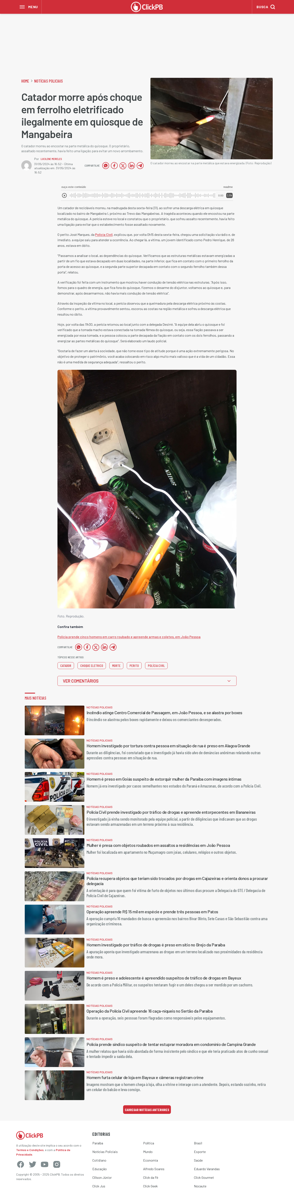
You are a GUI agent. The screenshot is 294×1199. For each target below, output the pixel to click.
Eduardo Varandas (207, 1169)
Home (25, 80)
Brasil (198, 1143)
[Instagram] (56, 1164)
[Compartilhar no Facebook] (114, 165)
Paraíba (97, 1143)
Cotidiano (99, 1160)
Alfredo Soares (153, 1169)
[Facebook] (20, 1164)
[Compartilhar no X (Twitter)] (122, 165)
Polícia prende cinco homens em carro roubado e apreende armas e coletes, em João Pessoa (129, 637)
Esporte (200, 1152)
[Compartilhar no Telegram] (140, 165)
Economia (150, 1160)
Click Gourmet (204, 1177)
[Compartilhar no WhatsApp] (105, 165)
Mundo (148, 1152)
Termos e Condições (29, 1150)
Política (148, 1143)
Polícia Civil (104, 234)
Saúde (198, 1160)
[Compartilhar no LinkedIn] (131, 165)
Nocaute (200, 1186)
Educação (99, 1169)
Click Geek (150, 1186)
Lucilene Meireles (51, 159)
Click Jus (98, 1186)
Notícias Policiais (48, 80)
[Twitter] (32, 1164)
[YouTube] (44, 1164)
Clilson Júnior (102, 1177)
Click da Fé (150, 1177)
